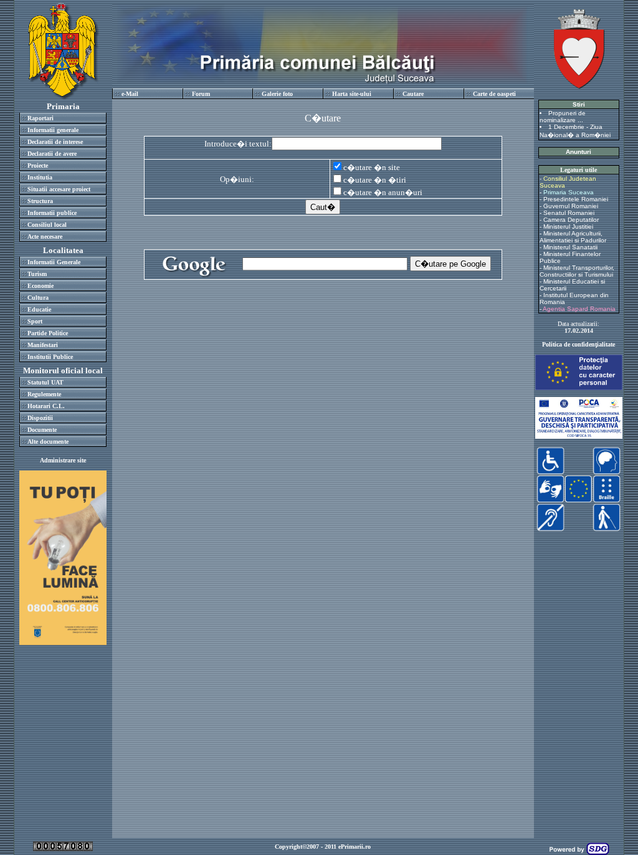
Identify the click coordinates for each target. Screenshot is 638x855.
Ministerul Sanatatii (570, 247)
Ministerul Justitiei (568, 226)
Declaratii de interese (55, 141)
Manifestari (42, 345)
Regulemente (44, 394)
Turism (37, 273)
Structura (40, 201)
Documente (42, 429)
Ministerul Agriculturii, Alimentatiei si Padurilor (573, 237)
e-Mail (129, 93)
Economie (40, 285)
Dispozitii (40, 417)
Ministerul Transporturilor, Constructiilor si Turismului (577, 271)
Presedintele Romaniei (575, 199)
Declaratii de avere (52, 153)
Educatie (39, 309)
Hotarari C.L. (46, 406)
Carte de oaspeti (494, 93)
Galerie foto (277, 93)
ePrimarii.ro (354, 846)
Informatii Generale (53, 262)
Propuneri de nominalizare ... (563, 116)
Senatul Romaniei (568, 212)
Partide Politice (47, 333)
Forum (201, 93)
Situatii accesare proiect (58, 189)
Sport (34, 321)
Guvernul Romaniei (570, 206)
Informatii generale (53, 130)
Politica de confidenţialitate (578, 344)
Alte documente (48, 441)
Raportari (40, 118)
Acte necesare (44, 236)
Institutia (39, 177)
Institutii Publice (50, 356)
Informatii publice (52, 212)
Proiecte (37, 165)
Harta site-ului (351, 93)
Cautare (413, 93)
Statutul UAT (45, 382)
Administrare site (63, 460)
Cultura (38, 297)
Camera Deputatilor (571, 219)
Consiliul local (47, 224)
